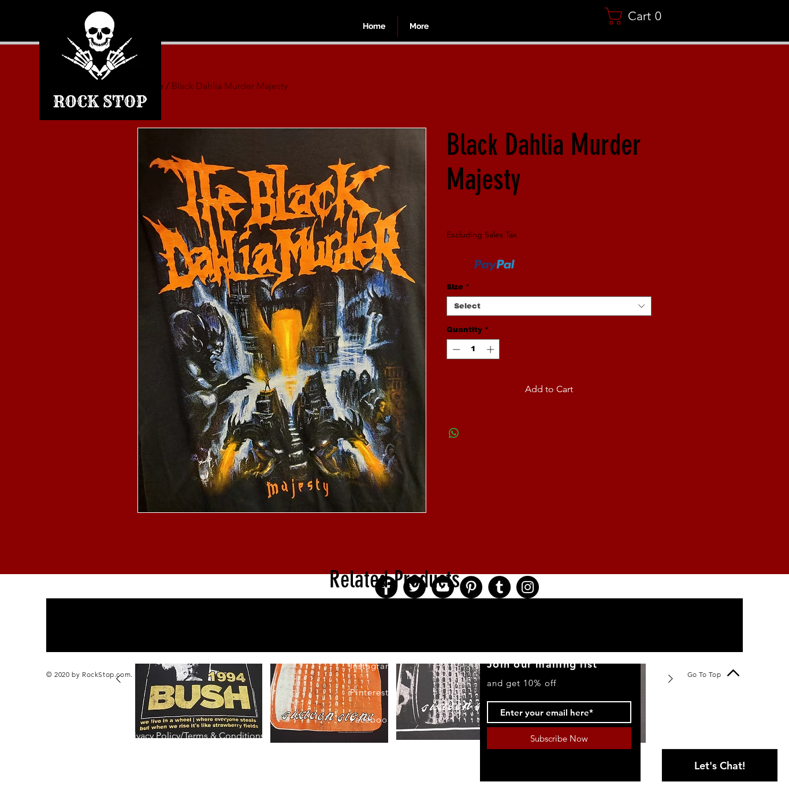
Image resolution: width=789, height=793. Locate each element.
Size (458, 286)
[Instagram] (527, 587)
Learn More (538, 265)
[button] (637, 16)
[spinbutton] (473, 349)
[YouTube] (442, 587)
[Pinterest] (471, 587)
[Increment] (491, 349)
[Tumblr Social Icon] (499, 587)
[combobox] (549, 306)
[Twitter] (414, 587)
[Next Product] (671, 679)
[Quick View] (198, 679)
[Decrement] (455, 349)
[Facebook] (386, 587)
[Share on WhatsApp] (454, 433)
